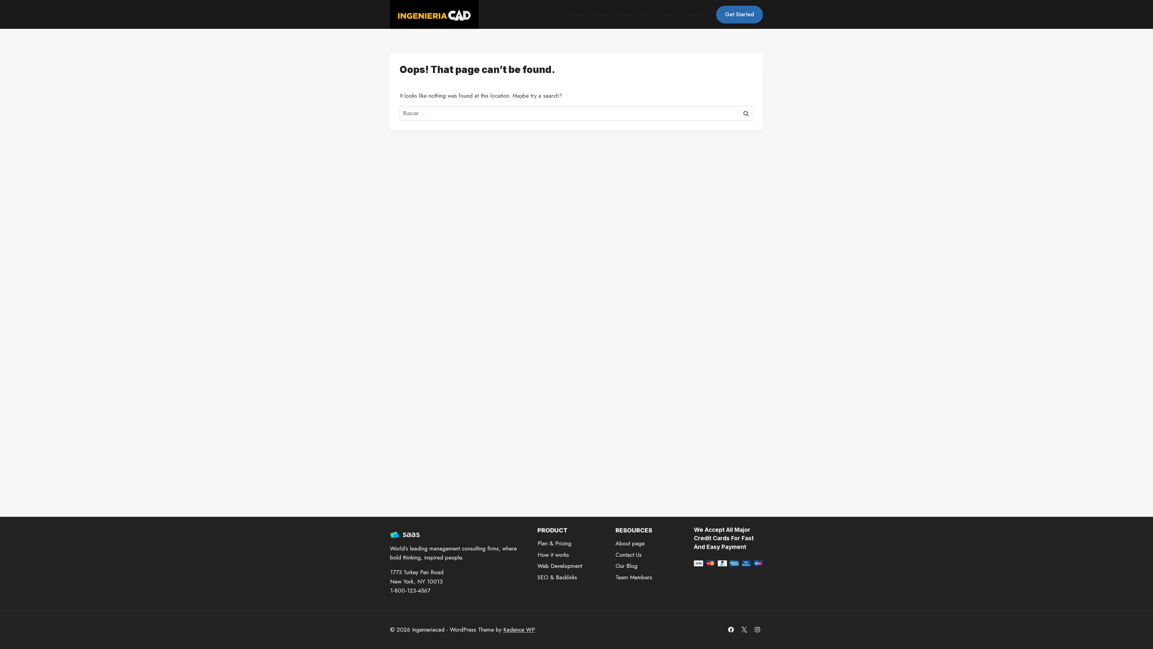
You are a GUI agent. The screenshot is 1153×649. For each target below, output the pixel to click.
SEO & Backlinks (557, 577)
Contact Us (629, 555)
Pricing (625, 14)
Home (575, 14)
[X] (744, 629)
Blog (645, 14)
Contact (694, 14)
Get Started (739, 14)
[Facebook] (731, 629)
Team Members (634, 577)
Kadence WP (519, 630)
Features (600, 14)
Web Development (559, 566)
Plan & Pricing (554, 543)
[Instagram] (757, 629)
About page (630, 543)
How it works (553, 555)
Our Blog (626, 566)
